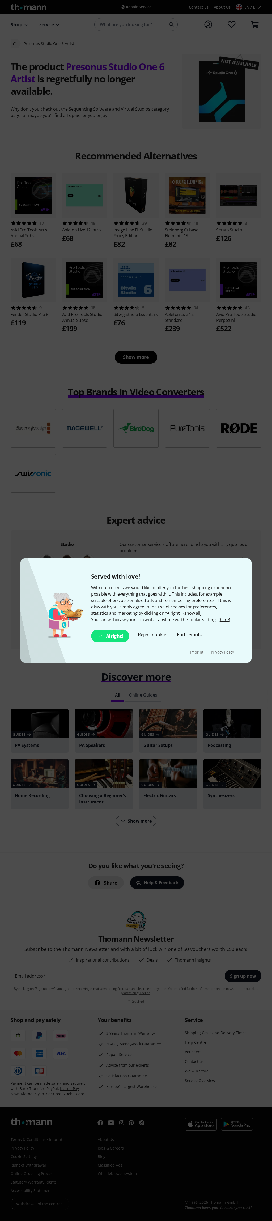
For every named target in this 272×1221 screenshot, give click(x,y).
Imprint (197, 652)
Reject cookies (153, 634)
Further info (189, 634)
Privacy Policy (222, 652)
